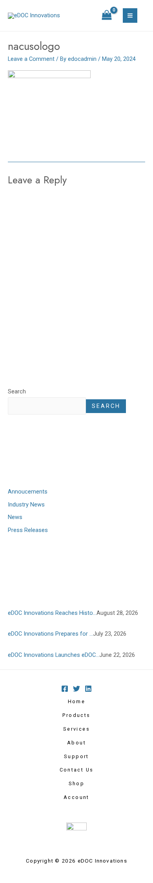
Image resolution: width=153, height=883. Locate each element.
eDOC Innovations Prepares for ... (50, 633)
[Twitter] (76, 688)
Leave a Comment (31, 58)
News (15, 517)
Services (76, 729)
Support (76, 756)
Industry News (26, 504)
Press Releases (28, 530)
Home (77, 701)
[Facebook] (64, 688)
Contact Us (77, 770)
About (76, 743)
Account (76, 797)
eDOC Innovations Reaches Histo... (52, 612)
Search (17, 391)
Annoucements (27, 491)
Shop (77, 783)
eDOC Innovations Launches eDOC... (53, 654)
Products (76, 715)
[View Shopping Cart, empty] (106, 15)
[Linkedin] (88, 688)
